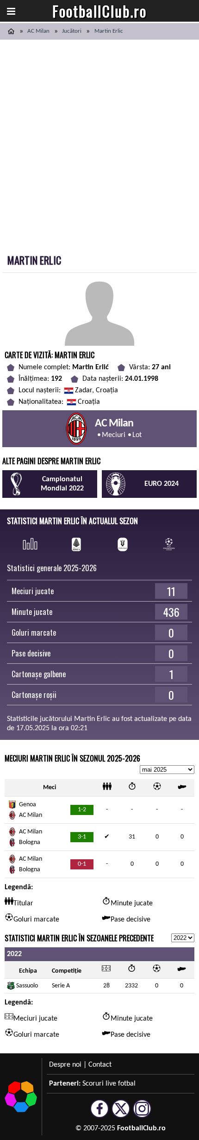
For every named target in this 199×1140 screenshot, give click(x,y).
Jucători (71, 31)
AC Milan (38, 31)
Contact (100, 1065)
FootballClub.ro (99, 11)
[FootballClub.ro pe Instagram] (142, 1113)
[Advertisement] (99, 143)
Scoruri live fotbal (109, 1083)
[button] (11, 11)
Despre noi (65, 1065)
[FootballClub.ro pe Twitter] (121, 1113)
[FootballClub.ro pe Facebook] (99, 1113)
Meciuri (113, 435)
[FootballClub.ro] (11, 31)
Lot (137, 435)
